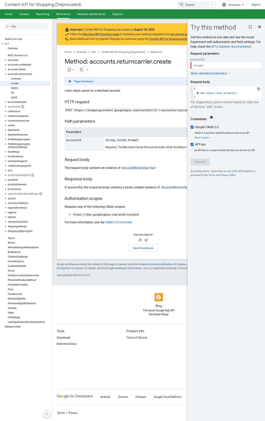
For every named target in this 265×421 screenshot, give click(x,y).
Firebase (141, 396)
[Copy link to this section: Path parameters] (99, 121)
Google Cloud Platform (168, 396)
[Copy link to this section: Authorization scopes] (106, 199)
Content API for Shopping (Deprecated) (43, 4)
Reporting (42, 14)
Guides (24, 14)
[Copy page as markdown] (81, 69)
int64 (122, 140)
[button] (25, 43)
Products (81, 52)
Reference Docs (66, 343)
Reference (63, 14)
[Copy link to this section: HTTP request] (93, 102)
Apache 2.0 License (72, 268)
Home (8, 14)
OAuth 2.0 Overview (118, 222)
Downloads (63, 337)
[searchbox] (26, 26)
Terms (61, 412)
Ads (94, 52)
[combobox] (197, 4)
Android (105, 396)
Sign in (256, 4)
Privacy (72, 412)
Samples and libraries (91, 14)
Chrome (123, 396)
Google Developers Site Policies (124, 268)
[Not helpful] (146, 240)
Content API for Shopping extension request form (179, 38)
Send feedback (143, 248)
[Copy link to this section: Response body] (96, 179)
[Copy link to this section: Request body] (93, 160)
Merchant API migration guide (101, 34)
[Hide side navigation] (47, 414)
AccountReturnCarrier (139, 168)
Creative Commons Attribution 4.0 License (162, 264)
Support (118, 14)
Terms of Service (136, 337)
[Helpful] (140, 240)
